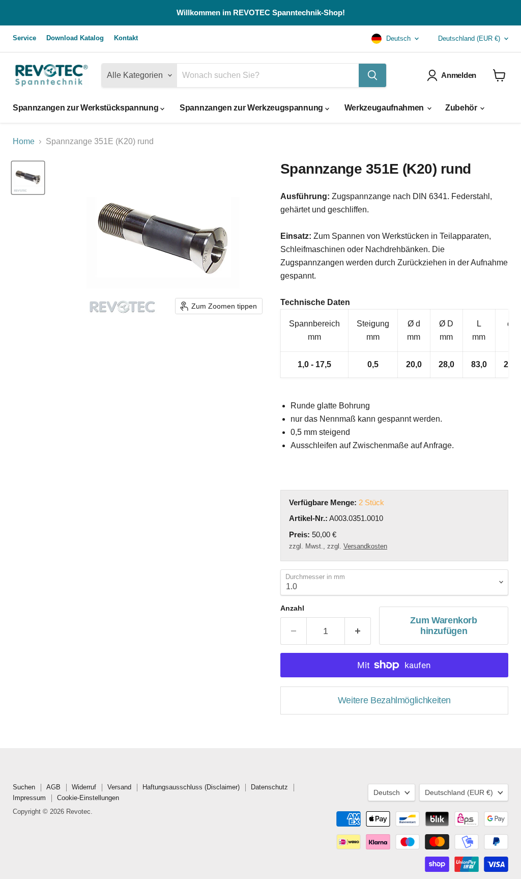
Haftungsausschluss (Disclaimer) (191, 787)
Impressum (29, 798)
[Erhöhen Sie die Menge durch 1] (358, 631)
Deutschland (469, 38)
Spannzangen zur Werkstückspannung (86, 107)
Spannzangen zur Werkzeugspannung (252, 107)
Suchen (24, 787)
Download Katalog (75, 38)
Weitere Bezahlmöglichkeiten (394, 700)
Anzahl (292, 608)
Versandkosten (365, 546)
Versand (119, 787)
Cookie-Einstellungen (88, 798)
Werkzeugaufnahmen (385, 107)
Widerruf (84, 787)
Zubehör (462, 107)
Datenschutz (269, 787)
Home (24, 141)
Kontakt (126, 38)
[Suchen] (372, 75)
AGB (53, 787)
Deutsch (397, 38)
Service (24, 38)
